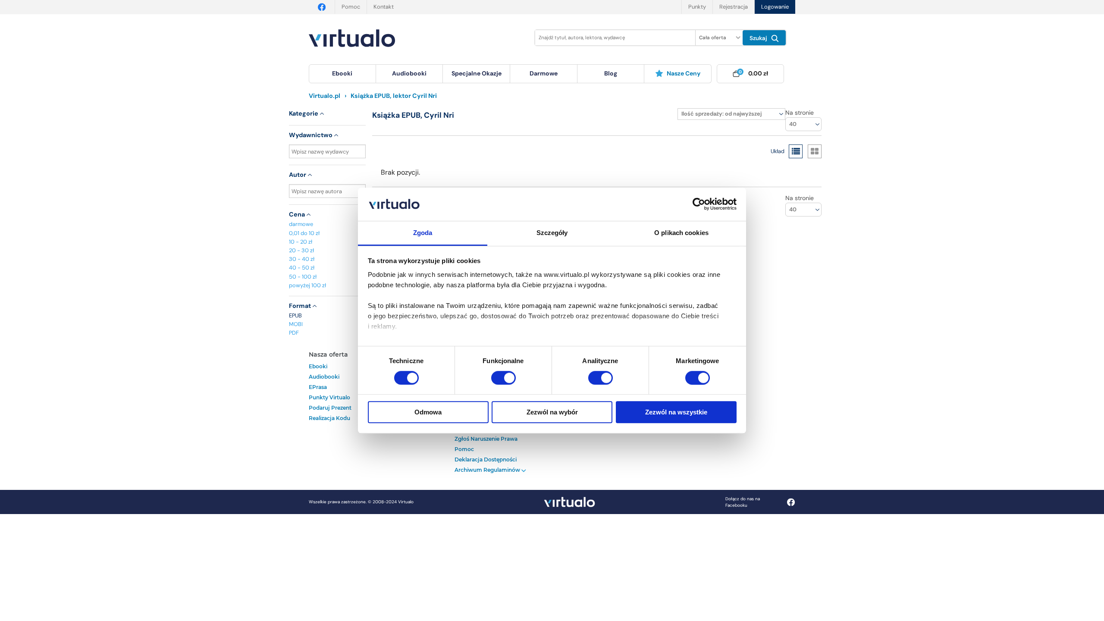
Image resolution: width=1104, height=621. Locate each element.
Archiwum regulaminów (488, 470)
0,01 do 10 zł (304, 233)
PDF (294, 332)
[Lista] (796, 151)
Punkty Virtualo (329, 397)
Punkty (697, 6)
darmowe (544, 73)
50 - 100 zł (303, 276)
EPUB (295, 315)
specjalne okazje (477, 73)
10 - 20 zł (300, 241)
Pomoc (351, 6)
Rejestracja (733, 6)
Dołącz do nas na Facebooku (742, 502)
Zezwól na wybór (552, 412)
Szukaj (759, 38)
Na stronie (799, 112)
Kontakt (383, 6)
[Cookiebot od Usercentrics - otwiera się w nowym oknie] (699, 204)
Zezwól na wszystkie (676, 412)
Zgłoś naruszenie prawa (486, 439)
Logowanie (775, 6)
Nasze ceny (683, 73)
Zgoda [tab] (423, 232)
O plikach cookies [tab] (681, 232)
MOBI (296, 324)
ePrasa (318, 387)
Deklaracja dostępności (486, 459)
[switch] (503, 378)
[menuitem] (342, 73)
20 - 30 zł (301, 250)
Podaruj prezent (330, 408)
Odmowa (428, 412)
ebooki (318, 366)
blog (610, 73)
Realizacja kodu (329, 418)
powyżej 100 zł (307, 285)
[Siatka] (815, 151)
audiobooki (324, 376)
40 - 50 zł (301, 267)
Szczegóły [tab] (552, 232)
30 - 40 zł (301, 259)
